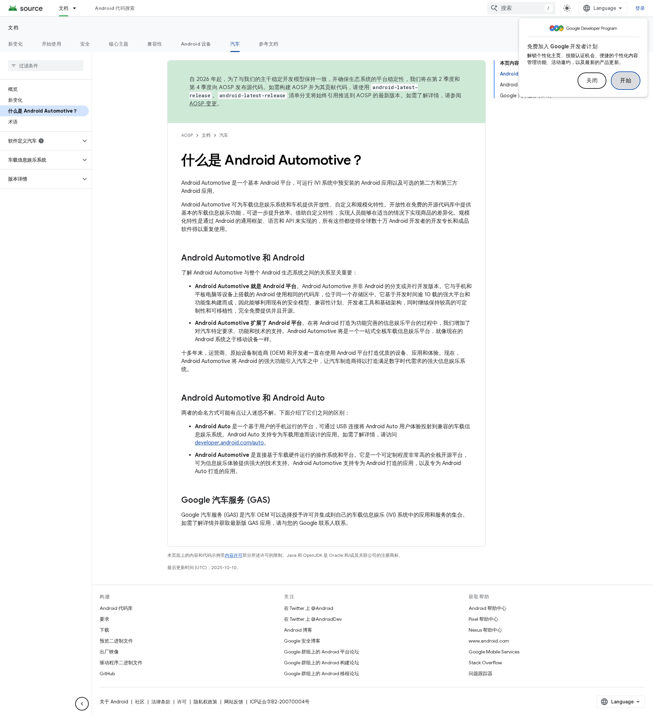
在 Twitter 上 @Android (308, 608)
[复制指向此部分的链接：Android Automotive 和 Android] (311, 258)
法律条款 (160, 701)
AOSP (187, 135)
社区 (140, 701)
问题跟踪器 (480, 673)
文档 (64, 8)
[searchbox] (45, 65)
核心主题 (118, 44)
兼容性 (154, 44)
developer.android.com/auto (229, 442)
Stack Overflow (485, 663)
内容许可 (233, 555)
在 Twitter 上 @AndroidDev (313, 619)
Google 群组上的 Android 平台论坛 (321, 652)
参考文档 (268, 44)
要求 (104, 619)
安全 (85, 44)
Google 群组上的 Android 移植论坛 (321, 673)
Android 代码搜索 (115, 8)
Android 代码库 (116, 608)
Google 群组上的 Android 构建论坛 (321, 663)
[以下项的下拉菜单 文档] (77, 8)
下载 (104, 630)
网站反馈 (233, 701)
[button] (40, 140)
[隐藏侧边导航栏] (82, 704)
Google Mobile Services (494, 652)
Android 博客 (298, 630)
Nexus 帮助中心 (485, 630)
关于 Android (114, 701)
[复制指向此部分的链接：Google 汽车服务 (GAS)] (277, 501)
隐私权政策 (205, 701)
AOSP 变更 (203, 103)
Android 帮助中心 (487, 608)
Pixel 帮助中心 (483, 619)
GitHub (107, 673)
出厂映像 (109, 652)
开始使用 (51, 44)
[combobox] (521, 8)
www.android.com (489, 641)
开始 (625, 80)
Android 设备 (196, 44)
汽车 (235, 44)
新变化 (15, 44)
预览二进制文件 (116, 641)
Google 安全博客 (302, 641)
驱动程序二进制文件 (121, 663)
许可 (182, 701)
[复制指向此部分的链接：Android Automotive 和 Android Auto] (331, 399)
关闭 (592, 80)
